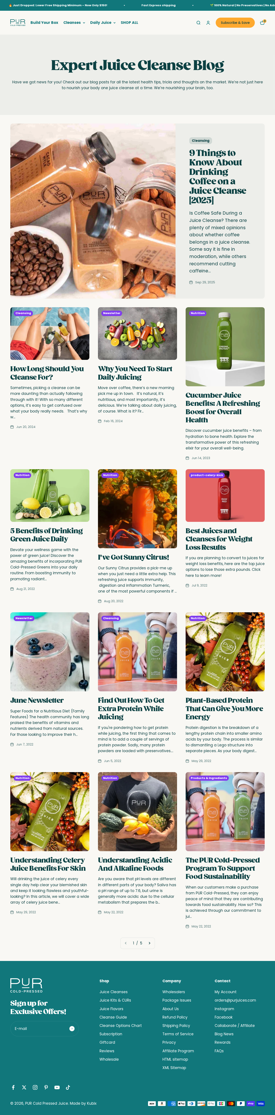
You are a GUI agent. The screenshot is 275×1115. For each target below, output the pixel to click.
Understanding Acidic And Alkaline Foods (135, 864)
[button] (262, 22)
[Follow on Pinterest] (46, 1087)
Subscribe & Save (235, 22)
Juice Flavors (111, 1008)
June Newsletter (37, 700)
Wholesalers (173, 991)
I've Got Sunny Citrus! (133, 557)
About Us (170, 1008)
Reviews (106, 1051)
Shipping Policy (176, 1025)
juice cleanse (121, 87)
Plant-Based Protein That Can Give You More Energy (224, 708)
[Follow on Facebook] (13, 1087)
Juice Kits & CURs (115, 1000)
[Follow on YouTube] (57, 1087)
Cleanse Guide (113, 1017)
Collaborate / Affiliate (235, 1025)
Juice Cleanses (113, 991)
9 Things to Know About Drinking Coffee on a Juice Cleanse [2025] (217, 177)
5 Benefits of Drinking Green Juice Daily (46, 535)
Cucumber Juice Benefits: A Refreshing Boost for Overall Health (223, 408)
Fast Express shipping (125, 5)
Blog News (224, 1034)
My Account (226, 991)
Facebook (223, 1017)
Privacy (169, 1042)
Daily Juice (100, 22)
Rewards (223, 1042)
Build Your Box (44, 22)
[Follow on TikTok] (68, 1087)
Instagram (224, 1008)
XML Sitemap (174, 1067)
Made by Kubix (83, 1103)
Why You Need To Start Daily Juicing (135, 373)
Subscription (110, 1034)
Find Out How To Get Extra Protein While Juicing (131, 708)
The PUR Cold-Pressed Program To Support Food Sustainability (223, 868)
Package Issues (176, 1000)
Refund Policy (175, 1017)
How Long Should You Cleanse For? (47, 373)
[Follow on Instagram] (35, 1087)
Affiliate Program (178, 1051)
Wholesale (109, 1059)
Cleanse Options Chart (120, 1025)
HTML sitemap (175, 1059)
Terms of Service (178, 1034)
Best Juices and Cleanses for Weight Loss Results (219, 539)
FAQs (219, 1051)
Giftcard (107, 1042)
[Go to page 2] (149, 943)
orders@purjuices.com (235, 1000)
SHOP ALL (129, 22)
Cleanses (72, 22)
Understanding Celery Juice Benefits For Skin (48, 864)
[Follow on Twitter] (24, 1087)
